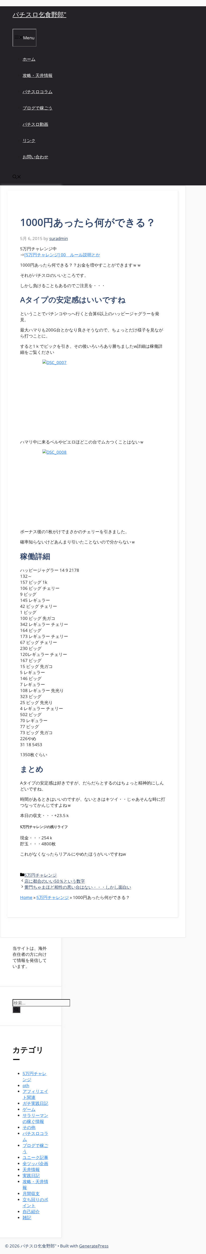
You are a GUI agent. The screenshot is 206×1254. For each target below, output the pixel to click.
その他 (29, 1127)
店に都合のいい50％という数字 (54, 881)
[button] (17, 177)
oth (26, 1085)
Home (26, 897)
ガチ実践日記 (35, 1103)
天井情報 (31, 1169)
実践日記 (31, 1175)
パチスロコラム (38, 91)
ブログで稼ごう (38, 108)
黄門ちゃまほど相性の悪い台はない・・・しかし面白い (77, 887)
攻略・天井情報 (38, 75)
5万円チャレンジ (40, 875)
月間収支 (31, 1193)
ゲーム (29, 1109)
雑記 (27, 1217)
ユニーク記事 (35, 1157)
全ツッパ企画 (35, 1163)
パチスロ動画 (35, 124)
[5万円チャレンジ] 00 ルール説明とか (62, 255)
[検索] (16, 1009)
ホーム (29, 59)
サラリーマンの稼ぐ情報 (35, 1118)
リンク (29, 140)
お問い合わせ (35, 157)
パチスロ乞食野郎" (39, 14)
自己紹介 (31, 1211)
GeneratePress (94, 1246)
